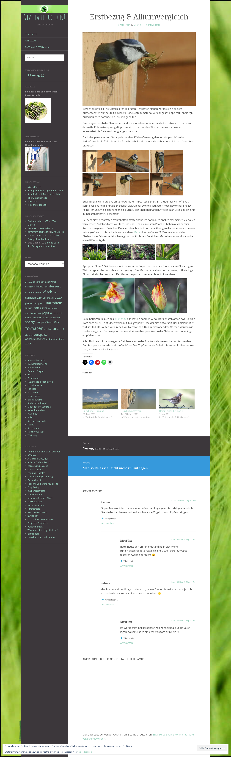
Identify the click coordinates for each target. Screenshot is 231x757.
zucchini (31, 343)
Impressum (30, 41)
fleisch (56, 292)
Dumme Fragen (36, 371)
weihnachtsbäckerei (35, 338)
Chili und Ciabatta (36, 472)
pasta (57, 312)
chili (46, 287)
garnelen (30, 297)
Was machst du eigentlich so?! (43, 530)
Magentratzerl (35, 494)
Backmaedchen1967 (38, 221)
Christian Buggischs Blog (40, 476)
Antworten (107, 523)
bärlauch (39, 286)
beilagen (29, 286)
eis (27, 292)
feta (42, 292)
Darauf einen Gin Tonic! (171, 410)
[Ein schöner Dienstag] (100, 399)
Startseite (31, 34)
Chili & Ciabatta (35, 469)
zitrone (61, 339)
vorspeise (41, 335)
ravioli (28, 317)
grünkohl (42, 303)
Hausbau (32, 388)
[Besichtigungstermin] (138, 399)
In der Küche (34, 396)
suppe (40, 322)
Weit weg (32, 435)
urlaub (58, 328)
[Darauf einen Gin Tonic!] (176, 399)
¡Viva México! (34, 187)
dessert (55, 286)
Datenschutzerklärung (37, 47)
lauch (55, 308)
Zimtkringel (33, 533)
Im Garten (33, 392)
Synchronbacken (36, 431)
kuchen (28, 307)
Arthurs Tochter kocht (39, 462)
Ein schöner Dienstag (93, 410)
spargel (30, 322)
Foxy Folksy (33, 487)
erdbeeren (34, 292)
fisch (48, 291)
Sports (31, 424)
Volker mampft (35, 526)
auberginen (38, 281)
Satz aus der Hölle (37, 420)
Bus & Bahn (34, 367)
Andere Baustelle (36, 360)
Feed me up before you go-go (43, 483)
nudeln (38, 313)
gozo (58, 297)
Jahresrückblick (35, 399)
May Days (33, 201)
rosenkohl (55, 317)
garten (41, 297)
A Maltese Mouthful (38, 458)
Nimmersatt (34, 508)
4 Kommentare (153, 25)
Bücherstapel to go (37, 363)
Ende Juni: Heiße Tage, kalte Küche (45, 190)
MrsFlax (32, 235)
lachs (44, 307)
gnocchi (50, 297)
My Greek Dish (35, 501)
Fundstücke (33, 378)
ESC (29, 374)
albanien (28, 282)
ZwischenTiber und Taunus (41, 537)
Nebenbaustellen (36, 410)
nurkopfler (33, 515)
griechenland (31, 303)
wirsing (53, 339)
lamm (50, 308)
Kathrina (32, 228)
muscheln (30, 313)
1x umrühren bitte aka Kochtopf (44, 451)
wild (48, 339)
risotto (45, 317)
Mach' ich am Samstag (39, 406)
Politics (31, 417)
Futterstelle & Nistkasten (40, 381)
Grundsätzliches (36, 385)
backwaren (51, 281)
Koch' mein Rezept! (37, 403)
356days (32, 455)
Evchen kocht (34, 480)
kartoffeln (54, 302)
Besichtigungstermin (131, 410)
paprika (47, 313)
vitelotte (29, 335)
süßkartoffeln (52, 322)
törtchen (48, 329)
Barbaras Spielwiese (38, 465)
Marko (138, 232)
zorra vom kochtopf (38, 231)
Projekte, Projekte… (38, 523)
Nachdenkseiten (36, 505)
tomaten (34, 328)
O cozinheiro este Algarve (41, 519)
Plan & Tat (33, 413)
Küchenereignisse (36, 490)
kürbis (37, 307)
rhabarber (36, 317)
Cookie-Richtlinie (84, 752)
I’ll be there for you (37, 204)
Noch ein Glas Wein (37, 512)
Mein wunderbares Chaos (40, 498)
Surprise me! (34, 428)
